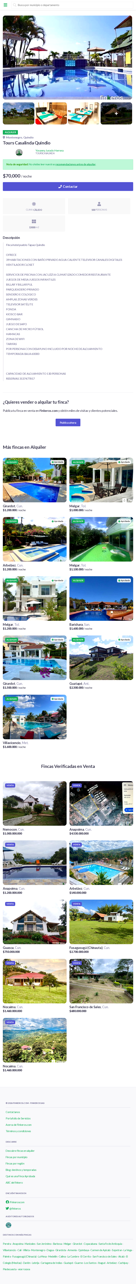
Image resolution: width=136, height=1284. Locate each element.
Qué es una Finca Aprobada (20, 1176)
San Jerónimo (44, 1243)
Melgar (67, 1243)
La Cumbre (73, 1256)
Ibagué (101, 1262)
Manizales (30, 1243)
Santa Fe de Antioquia (110, 1243)
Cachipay (123, 1262)
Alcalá (121, 1256)
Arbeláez (112, 1262)
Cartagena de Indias (51, 1262)
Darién (26, 1262)
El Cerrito (86, 1256)
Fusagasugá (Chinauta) (24, 1256)
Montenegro (38, 1250)
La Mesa (42, 1256)
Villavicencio (9, 1250)
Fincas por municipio (16, 1157)
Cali (19, 1250)
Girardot (77, 1243)
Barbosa (57, 1243)
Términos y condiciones (18, 1131)
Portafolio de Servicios (18, 1118)
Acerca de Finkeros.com (19, 1124)
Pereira (7, 1243)
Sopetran (117, 1250)
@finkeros (15, 1208)
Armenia (72, 1250)
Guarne (79, 1262)
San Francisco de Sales (105, 1256)
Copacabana (90, 1243)
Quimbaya (83, 1250)
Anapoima (18, 1243)
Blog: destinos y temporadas (21, 1169)
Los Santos (90, 1262)
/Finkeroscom (16, 1202)
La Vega (128, 1250)
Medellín (52, 1256)
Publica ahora (68, 422)
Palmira (7, 1256)
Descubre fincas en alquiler (20, 1150)
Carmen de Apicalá (100, 1250)
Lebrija (35, 1262)
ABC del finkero (14, 1182)
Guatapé (68, 1262)
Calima (62, 1256)
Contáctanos (13, 1112)
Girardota (60, 1250)
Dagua (50, 1250)
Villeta (26, 1250)
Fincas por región (15, 1163)
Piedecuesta (9, 1269)
